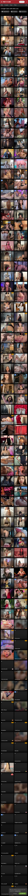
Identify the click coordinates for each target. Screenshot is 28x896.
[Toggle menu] (1, 2)
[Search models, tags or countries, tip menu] (26, 5)
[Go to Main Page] (8, 1)
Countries (15, 11)
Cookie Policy (18, 891)
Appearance (6, 11)
